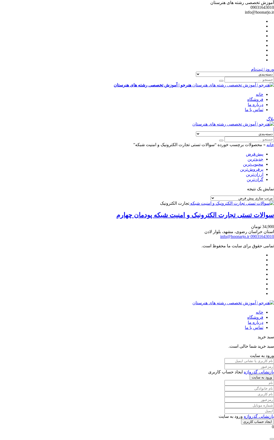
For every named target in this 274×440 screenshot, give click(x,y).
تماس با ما (254, 109)
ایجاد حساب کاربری (257, 422)
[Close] (272, 439)
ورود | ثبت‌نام (262, 69)
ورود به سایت (262, 377)
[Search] (221, 81)
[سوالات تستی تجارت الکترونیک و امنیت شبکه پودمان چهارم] (231, 203)
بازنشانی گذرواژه (259, 372)
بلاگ (270, 119)
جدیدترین (255, 159)
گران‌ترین (255, 179)
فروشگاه (255, 99)
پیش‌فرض (254, 154)
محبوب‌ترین (253, 164)
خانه (259, 94)
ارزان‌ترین (254, 174)
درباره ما (255, 104)
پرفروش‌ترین (251, 169)
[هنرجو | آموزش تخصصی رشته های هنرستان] (233, 124)
